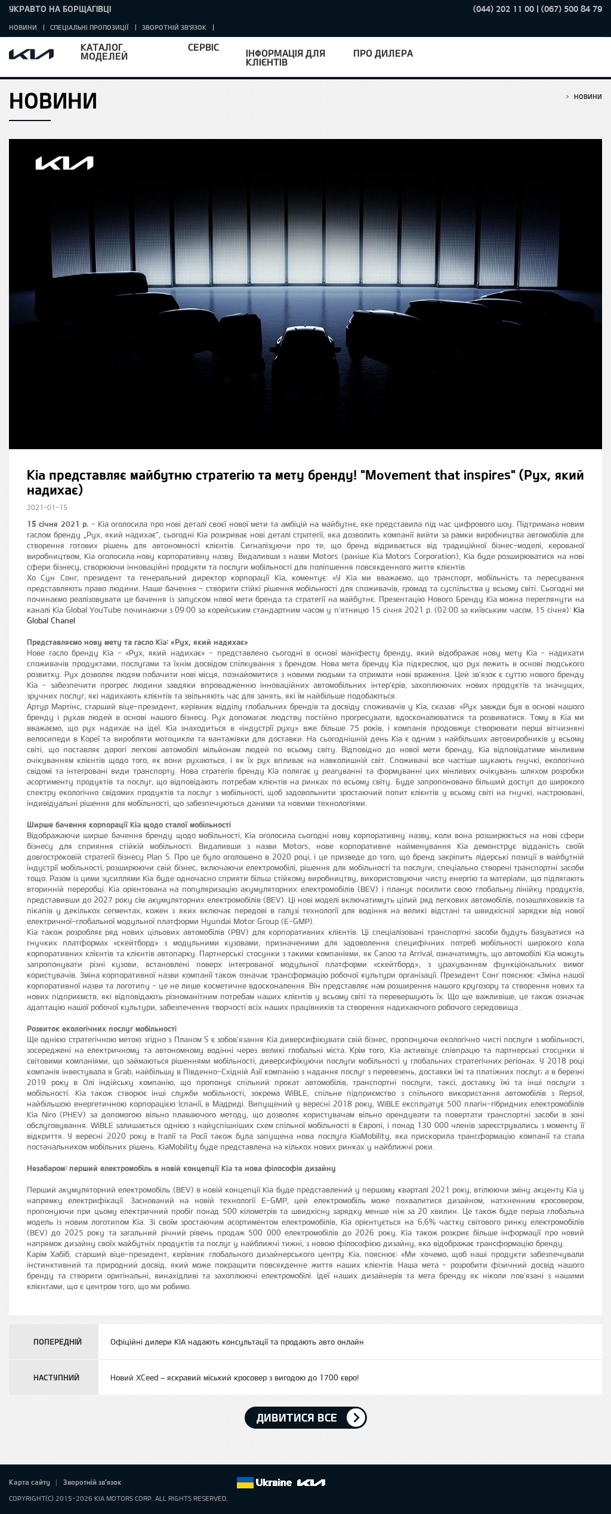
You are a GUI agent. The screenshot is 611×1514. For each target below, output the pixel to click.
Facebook (143, 1483)
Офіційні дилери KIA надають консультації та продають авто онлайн (237, 1341)
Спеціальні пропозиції (89, 27)
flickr (227, 1483)
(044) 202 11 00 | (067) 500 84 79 (537, 9)
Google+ (176, 1483)
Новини (23, 27)
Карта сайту (29, 1482)
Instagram (210, 1483)
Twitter (160, 1483)
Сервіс (203, 46)
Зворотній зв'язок (174, 27)
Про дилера (383, 52)
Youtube (193, 1483)
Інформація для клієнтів (285, 57)
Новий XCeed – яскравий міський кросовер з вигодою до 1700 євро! (234, 1377)
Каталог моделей (104, 51)
